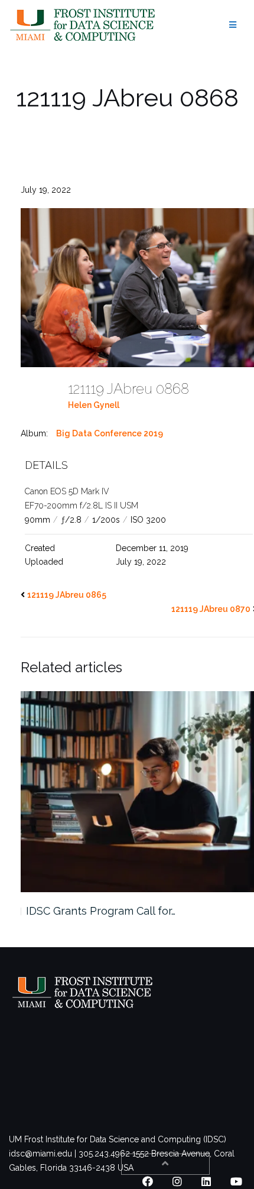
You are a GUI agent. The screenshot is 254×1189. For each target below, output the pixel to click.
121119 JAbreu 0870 (210, 609)
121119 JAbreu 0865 (66, 595)
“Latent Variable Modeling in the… (136, 911)
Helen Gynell (93, 405)
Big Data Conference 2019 (109, 433)
